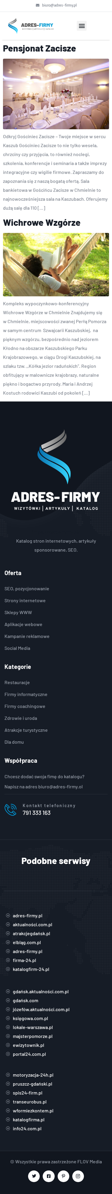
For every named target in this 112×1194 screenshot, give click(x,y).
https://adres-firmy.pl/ (56, 532)
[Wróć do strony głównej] (30, 26)
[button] (82, 26)
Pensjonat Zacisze (39, 48)
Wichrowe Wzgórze (42, 222)
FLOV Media (89, 1161)
